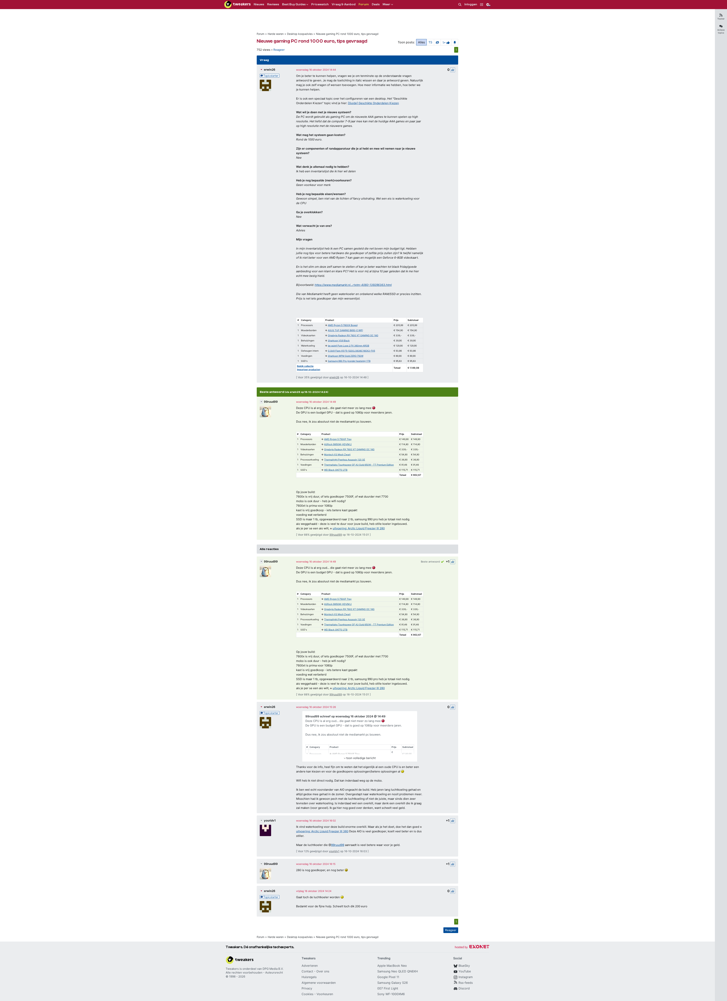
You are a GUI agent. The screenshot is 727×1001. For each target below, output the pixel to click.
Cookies (307, 994)
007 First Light (387, 988)
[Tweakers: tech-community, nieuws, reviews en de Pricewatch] (237, 4)
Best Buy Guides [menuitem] (294, 4)
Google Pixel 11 (388, 977)
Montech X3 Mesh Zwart (337, 454)
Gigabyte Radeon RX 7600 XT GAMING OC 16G (353, 335)
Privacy (307, 988)
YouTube (465, 971)
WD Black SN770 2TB (335, 469)
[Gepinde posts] (455, 42)
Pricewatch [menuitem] (320, 4)
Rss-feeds (466, 983)
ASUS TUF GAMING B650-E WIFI (345, 330)
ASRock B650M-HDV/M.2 (338, 444)
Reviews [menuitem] (273, 4)
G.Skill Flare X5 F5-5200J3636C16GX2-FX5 (351, 350)
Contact (307, 971)
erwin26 (269, 69)
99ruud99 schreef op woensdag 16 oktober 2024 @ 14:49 (345, 716)
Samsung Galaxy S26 (392, 983)
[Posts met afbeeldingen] (437, 42)
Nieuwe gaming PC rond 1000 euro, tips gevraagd (347, 33)
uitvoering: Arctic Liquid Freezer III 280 (359, 528)
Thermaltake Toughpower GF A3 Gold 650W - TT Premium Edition (359, 464)
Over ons (322, 971)
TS (430, 42)
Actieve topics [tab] (721, 31)
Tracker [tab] (721, 18)
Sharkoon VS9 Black (339, 340)
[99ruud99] (265, 411)
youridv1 (270, 820)
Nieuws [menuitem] (259, 4)
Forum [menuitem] (364, 4)
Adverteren (310, 965)
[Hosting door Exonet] (472, 947)
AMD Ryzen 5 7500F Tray (338, 439)
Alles (421, 42)
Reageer (279, 49)
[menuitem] (460, 4)
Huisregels (309, 977)
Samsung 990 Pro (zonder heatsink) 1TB (349, 361)
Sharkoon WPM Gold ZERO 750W (345, 355)
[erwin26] (265, 85)
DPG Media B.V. (273, 969)
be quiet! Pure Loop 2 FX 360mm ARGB (348, 345)
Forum (260, 33)
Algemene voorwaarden (319, 983)
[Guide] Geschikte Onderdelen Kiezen (373, 103)
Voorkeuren (325, 994)
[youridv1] (265, 830)
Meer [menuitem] (386, 4)
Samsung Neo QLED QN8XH (397, 971)
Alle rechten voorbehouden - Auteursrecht (254, 972)
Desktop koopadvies (300, 33)
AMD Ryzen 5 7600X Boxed (342, 325)
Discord (464, 988)
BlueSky (464, 965)
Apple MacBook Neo (392, 965)
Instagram (466, 977)
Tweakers (232, 969)
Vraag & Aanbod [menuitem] (344, 4)
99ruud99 (271, 401)
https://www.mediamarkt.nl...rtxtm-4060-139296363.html (353, 285)
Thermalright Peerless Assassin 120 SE (344, 459)
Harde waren (276, 33)
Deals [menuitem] (376, 4)
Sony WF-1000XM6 (391, 994)
